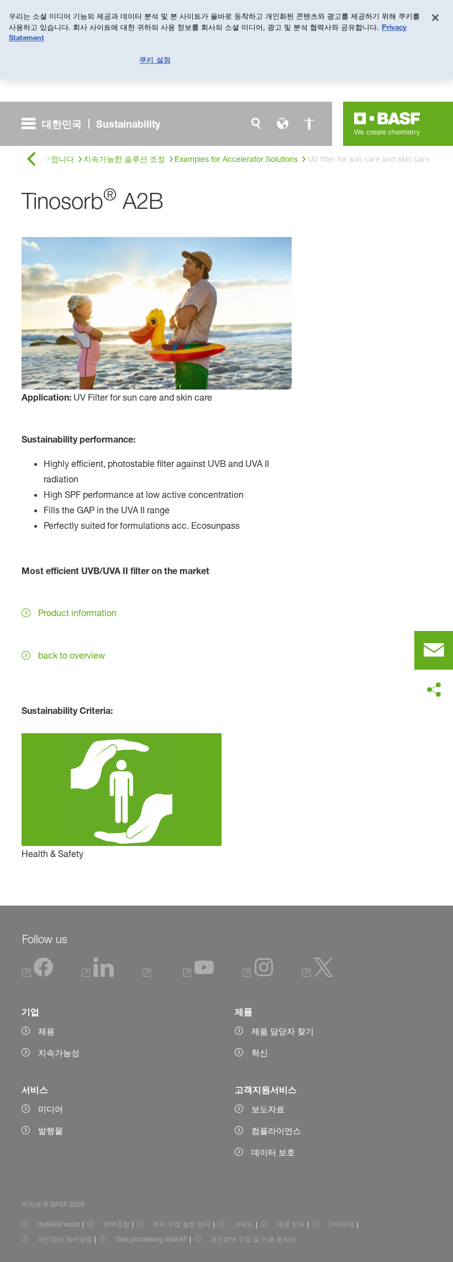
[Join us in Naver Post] (148, 974)
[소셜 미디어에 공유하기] (433, 690)
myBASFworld (59, 1224)
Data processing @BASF (151, 1239)
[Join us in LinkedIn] (97, 974)
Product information (77, 612)
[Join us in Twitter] (318, 974)
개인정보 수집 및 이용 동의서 (253, 1239)
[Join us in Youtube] (198, 974)
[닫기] (435, 18)
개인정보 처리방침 (65, 1239)
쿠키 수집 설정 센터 (181, 1224)
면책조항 (116, 1224)
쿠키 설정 (155, 59)
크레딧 (244, 1224)
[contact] (433, 650)
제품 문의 (291, 1224)
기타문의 (341, 1224)
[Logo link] (387, 124)
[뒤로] (31, 159)
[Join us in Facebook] (38, 974)
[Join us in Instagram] (258, 974)
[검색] (255, 123)
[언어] (282, 123)
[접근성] (308, 123)
